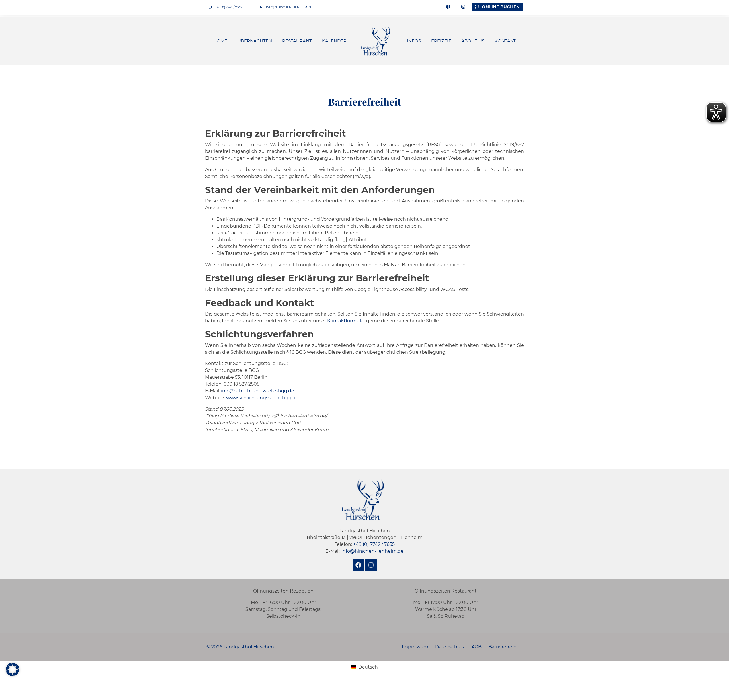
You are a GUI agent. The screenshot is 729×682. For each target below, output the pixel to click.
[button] (12, 669)
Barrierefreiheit (505, 647)
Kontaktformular (346, 320)
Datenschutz (450, 647)
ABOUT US (472, 41)
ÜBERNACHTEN (254, 41)
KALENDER (334, 41)
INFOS (414, 41)
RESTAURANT (297, 41)
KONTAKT (505, 41)
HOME (220, 41)
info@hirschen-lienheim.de (289, 7)
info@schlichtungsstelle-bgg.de (257, 391)
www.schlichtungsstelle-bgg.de (262, 397)
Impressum (415, 647)
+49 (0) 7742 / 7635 (228, 7)
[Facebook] (358, 565)
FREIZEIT (441, 41)
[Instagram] (371, 565)
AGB (477, 647)
